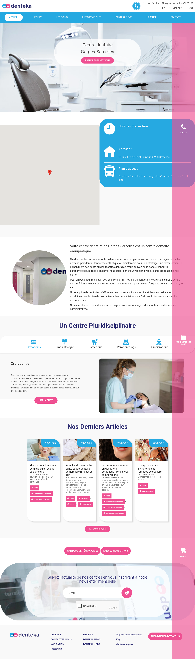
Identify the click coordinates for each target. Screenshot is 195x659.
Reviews (88, 634)
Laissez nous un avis (115, 550)
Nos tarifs (57, 644)
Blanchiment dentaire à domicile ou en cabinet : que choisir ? (43, 468)
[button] (50, 172)
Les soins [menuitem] (62, 17)
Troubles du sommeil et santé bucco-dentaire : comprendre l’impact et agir (79, 470)
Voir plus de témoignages (82, 550)
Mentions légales (124, 644)
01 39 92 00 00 (180, 8)
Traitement (86, 504)
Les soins (56, 649)
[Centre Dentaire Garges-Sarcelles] (17, 6)
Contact (184, 133)
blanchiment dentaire (42, 493)
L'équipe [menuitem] (37, 17)
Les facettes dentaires (115, 513)
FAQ (118, 639)
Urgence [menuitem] (151, 17)
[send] (126, 592)
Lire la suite (46, 400)
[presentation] (34, 344)
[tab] (34, 344)
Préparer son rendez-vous (129, 634)
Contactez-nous (61, 639)
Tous (36, 488)
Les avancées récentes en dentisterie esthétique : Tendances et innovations (115, 470)
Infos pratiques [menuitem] (91, 17)
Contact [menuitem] (176, 17)
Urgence (184, 556)
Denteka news (91, 639)
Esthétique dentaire (42, 499)
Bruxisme (84, 498)
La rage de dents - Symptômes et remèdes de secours (150, 468)
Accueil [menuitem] (13, 17)
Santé (72, 504)
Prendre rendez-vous (97, 60)
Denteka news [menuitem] (123, 17)
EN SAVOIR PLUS (97, 529)
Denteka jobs (91, 644)
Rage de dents (147, 491)
